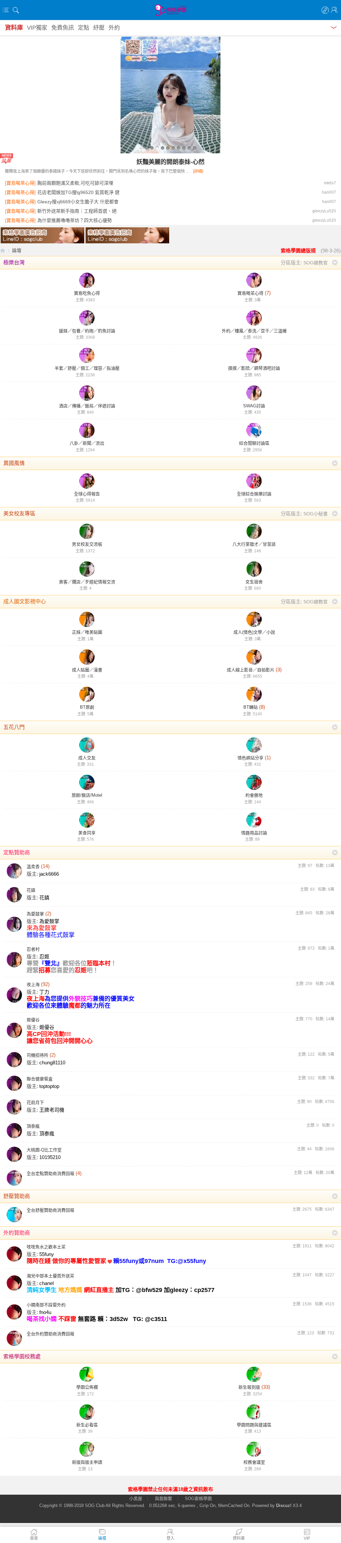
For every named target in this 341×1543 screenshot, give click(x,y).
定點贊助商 (16, 852)
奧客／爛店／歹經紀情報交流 (87, 581)
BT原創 (87, 707)
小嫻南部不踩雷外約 (46, 1304)
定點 (83, 28)
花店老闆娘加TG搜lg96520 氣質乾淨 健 (78, 192)
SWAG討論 (254, 405)
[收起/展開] (335, 262)
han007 (329, 192)
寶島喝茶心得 (250, 293)
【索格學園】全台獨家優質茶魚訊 (2, 250)
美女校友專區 (19, 513)
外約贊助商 (16, 1233)
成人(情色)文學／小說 (254, 632)
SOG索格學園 (198, 1498)
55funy (46, 1254)
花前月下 (35, 1102)
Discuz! (283, 1505)
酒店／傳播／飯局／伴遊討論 (87, 405)
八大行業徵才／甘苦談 (254, 544)
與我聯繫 (163, 1498)
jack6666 (49, 874)
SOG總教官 (315, 262)
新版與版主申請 (87, 1462)
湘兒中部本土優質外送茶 (50, 1275)
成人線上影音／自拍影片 (250, 669)
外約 (114, 28)
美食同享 (87, 832)
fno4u (45, 1312)
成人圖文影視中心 (24, 601)
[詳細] (198, 171)
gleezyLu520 (324, 211)
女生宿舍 (254, 581)
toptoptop (49, 1086)
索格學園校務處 (22, 1356)
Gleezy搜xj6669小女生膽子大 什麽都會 (78, 201)
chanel (46, 1283)
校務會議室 (254, 1462)
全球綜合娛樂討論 (254, 493)
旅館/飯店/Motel (87, 795)
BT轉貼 (250, 707)
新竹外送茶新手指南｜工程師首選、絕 (77, 211)
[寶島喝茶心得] (20, 183)
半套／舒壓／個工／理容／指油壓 (87, 368)
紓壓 (99, 28)
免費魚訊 (62, 28)
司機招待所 (37, 1055)
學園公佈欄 (87, 1387)
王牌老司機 (51, 1110)
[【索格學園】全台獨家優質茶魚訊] (170, 10)
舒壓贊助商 (16, 1196)
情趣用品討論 (254, 832)
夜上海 (33, 984)
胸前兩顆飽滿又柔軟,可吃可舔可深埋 (75, 183)
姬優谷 (33, 1019)
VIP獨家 (37, 28)
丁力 (44, 992)
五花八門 (14, 727)
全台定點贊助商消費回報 (50, 1173)
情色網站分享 (250, 757)
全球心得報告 (87, 493)
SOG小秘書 (315, 513)
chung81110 (52, 1062)
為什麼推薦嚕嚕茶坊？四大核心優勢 (74, 220)
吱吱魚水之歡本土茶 (46, 1246)
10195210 (50, 1157)
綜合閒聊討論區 (254, 443)
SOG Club (95, 1505)
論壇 (16, 250)
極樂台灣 (14, 262)
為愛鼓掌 (35, 913)
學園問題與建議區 (254, 1424)
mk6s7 (330, 183)
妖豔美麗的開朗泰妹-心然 (170, 162)
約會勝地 (254, 795)
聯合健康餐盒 (40, 1078)
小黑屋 (135, 1498)
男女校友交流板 (87, 544)
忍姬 (44, 956)
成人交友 (87, 757)
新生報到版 (249, 1387)
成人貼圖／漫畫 (87, 669)
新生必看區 (87, 1424)
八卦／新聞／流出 (87, 443)
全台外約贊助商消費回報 (50, 1333)
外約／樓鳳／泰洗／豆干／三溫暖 (254, 330)
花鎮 (31, 890)
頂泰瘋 (33, 1126)
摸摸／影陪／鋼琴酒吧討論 (254, 368)
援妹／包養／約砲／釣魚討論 (87, 330)
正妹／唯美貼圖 (87, 632)
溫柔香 (33, 866)
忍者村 (33, 949)
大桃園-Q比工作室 (44, 1149)
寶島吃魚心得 (87, 293)
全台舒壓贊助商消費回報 (50, 1210)
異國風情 (14, 463)
